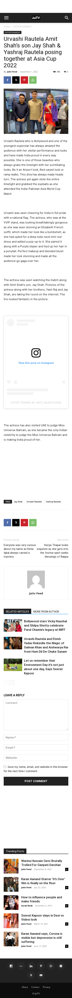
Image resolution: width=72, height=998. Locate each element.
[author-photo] (36, 588)
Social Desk (27, 905)
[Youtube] (41, 975)
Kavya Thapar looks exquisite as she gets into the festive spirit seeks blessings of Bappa (52, 550)
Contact (35, 987)
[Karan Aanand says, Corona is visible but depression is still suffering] (11, 939)
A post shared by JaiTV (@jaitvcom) (36, 402)
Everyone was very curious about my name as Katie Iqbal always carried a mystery (20, 550)
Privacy (46, 987)
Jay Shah (18, 501)
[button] (6, 18)
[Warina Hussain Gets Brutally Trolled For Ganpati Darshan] (11, 866)
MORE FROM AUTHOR (46, 611)
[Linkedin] (31, 966)
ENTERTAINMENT (22, 26)
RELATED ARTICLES (17, 611)
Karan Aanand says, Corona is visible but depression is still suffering (41, 938)
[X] (16, 80)
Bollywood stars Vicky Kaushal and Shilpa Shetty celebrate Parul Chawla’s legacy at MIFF (45, 625)
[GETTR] (21, 966)
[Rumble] (51, 966)
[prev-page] (6, 682)
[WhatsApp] (33, 80)
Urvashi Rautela (34, 501)
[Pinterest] (24, 80)
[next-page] (12, 682)
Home (7, 26)
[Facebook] (7, 80)
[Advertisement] (36, 6)
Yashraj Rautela (53, 501)
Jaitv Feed (12, 71)
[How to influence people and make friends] (11, 902)
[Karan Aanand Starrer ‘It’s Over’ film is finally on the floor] (11, 884)
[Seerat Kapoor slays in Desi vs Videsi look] (11, 920)
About (25, 987)
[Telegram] (61, 966)
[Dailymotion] (11, 966)
